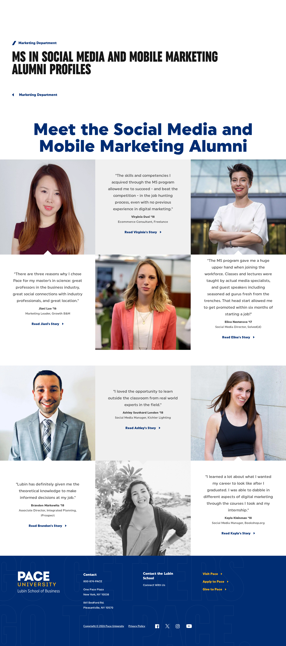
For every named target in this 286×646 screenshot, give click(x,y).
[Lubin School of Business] (42, 582)
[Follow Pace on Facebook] (157, 626)
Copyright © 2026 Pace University (103, 626)
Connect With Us (154, 585)
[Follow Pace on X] (167, 626)
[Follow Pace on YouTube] (189, 626)
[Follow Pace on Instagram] (177, 626)
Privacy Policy (136, 626)
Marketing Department (37, 43)
